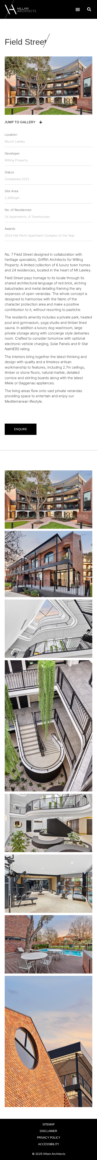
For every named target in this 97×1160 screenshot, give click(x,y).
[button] (77, 9)
